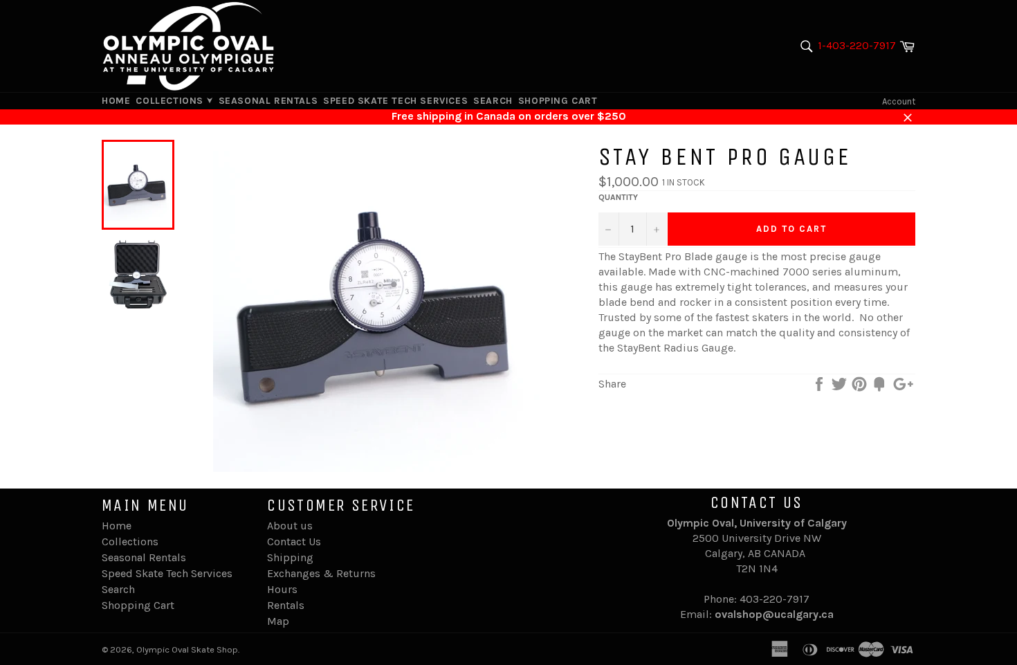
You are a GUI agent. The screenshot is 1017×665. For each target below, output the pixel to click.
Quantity (618, 197)
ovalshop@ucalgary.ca (774, 614)
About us (290, 525)
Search (493, 101)
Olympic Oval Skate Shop (187, 649)
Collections (171, 101)
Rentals (285, 605)
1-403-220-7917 (857, 45)
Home (116, 101)
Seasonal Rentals (268, 101)
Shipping (290, 557)
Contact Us (294, 541)
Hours (282, 589)
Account (898, 101)
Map (278, 621)
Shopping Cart (558, 101)
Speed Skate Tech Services (395, 101)
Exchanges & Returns (321, 573)
